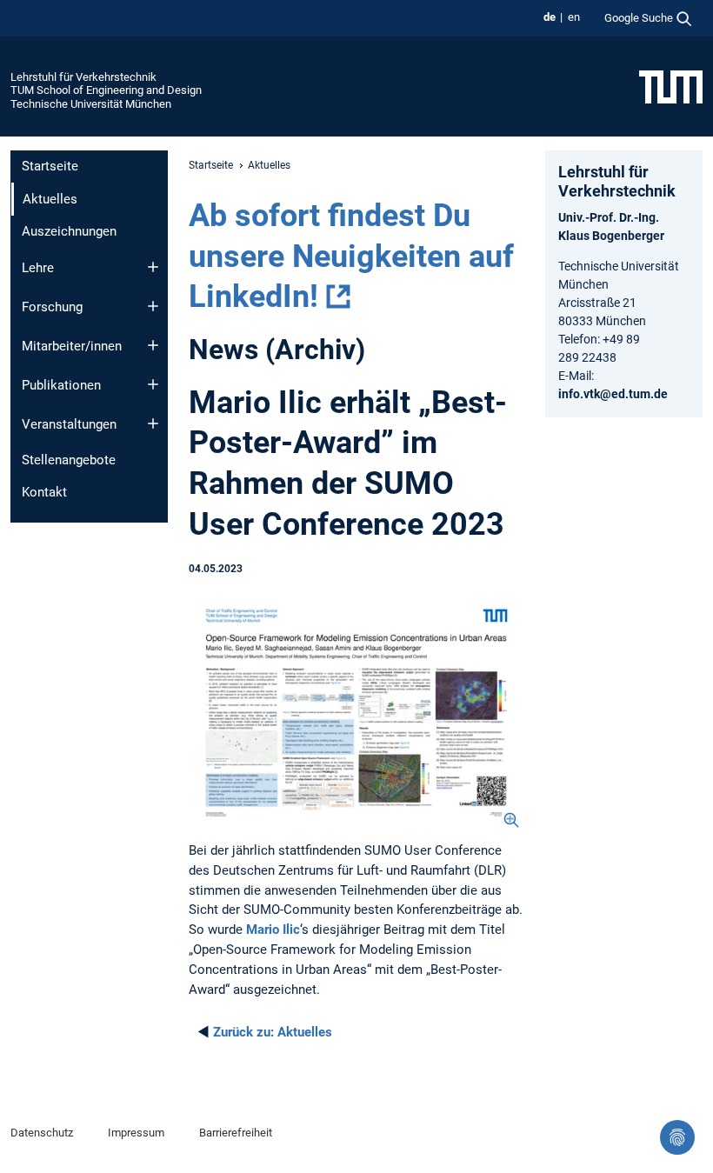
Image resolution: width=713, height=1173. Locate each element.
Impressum (136, 1132)
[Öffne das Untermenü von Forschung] (153, 306)
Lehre (38, 268)
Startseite (50, 166)
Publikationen (61, 385)
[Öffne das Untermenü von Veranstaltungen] (153, 423)
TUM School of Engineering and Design (106, 90)
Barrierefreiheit (235, 1132)
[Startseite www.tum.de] (671, 86)
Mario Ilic (273, 929)
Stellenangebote (69, 460)
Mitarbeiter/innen (72, 346)
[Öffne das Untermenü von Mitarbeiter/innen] (153, 345)
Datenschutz (41, 1132)
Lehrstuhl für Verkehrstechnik (83, 76)
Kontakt (44, 492)
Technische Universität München (90, 103)
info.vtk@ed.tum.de (613, 394)
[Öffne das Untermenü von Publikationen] (153, 384)
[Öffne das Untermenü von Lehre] (153, 267)
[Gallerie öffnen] (356, 712)
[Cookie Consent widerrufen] (677, 1137)
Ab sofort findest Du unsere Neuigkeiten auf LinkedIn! (351, 256)
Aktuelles (272, 1032)
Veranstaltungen (69, 424)
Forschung (52, 307)
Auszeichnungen (69, 231)
